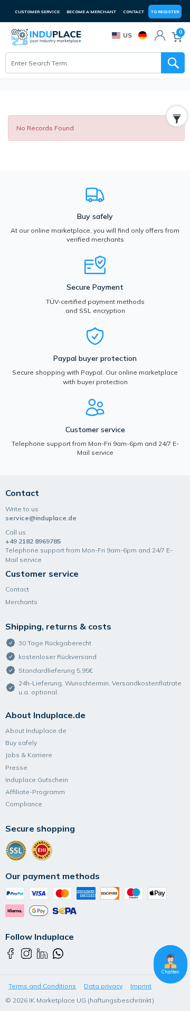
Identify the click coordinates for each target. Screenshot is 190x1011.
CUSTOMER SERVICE (37, 11)
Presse (16, 767)
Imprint (140, 986)
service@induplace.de (41, 518)
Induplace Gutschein (36, 780)
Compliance (23, 804)
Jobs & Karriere (28, 755)
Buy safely (21, 743)
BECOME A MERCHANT (91, 11)
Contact (133, 11)
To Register (165, 11)
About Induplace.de (35, 731)
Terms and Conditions (42, 986)
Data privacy (103, 986)
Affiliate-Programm (35, 792)
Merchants (21, 602)
